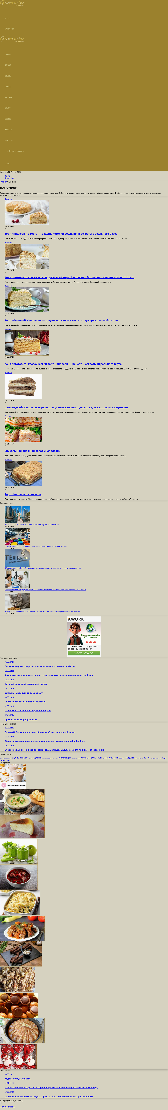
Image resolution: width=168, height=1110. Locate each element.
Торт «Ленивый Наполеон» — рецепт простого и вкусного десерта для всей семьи (61, 320)
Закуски (8, 119)
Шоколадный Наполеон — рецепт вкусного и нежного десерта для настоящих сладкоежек (66, 407)
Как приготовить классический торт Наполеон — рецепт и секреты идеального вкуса (63, 363)
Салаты (8, 86)
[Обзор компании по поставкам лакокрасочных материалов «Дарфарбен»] (17, 544)
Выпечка (8, 97)
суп (164, 758)
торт (8, 760)
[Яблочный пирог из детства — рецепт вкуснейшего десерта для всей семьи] (22, 1043)
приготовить (97, 757)
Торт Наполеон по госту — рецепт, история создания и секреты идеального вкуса (61, 233)
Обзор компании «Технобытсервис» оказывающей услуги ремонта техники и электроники (43, 568)
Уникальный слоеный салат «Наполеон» (32, 450)
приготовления (111, 758)
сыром (3, 760)
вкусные (8, 758)
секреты (154, 758)
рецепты (138, 758)
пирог (79, 758)
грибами (24, 758)
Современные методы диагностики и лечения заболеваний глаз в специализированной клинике (45, 590)
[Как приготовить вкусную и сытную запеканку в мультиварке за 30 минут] (22, 838)
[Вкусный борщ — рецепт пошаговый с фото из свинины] (19, 889)
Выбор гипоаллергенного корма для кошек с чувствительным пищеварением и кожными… (43, 611)
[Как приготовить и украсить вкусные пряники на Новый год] (18, 1068)
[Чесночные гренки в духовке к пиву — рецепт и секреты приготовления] (21, 966)
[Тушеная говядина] (22, 940)
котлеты (51, 758)
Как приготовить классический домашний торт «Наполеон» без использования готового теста (69, 277)
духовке (38, 758)
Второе (8, 76)
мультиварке (65, 758)
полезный (85, 758)
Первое (8, 65)
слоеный (160, 758)
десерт (31, 758)
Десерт (7, 108)
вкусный (16, 757)
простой (121, 758)
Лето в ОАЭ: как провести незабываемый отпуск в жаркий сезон (32, 525)
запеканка (45, 758)
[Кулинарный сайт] (12, 6)
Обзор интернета (16, 151)
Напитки (8, 129)
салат (146, 757)
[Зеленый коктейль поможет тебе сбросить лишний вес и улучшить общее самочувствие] (19, 863)
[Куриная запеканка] (20, 915)
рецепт (129, 757)
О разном (8, 140)
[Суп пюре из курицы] (22, 814)
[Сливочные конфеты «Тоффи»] (19, 1017)
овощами (74, 758)
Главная (3, 182)
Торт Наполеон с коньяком (23, 494)
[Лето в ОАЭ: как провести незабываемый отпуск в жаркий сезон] (17, 522)
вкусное (3, 758)
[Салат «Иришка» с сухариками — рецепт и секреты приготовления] (17, 991)
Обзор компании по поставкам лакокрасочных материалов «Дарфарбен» (36, 546)
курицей (57, 758)
